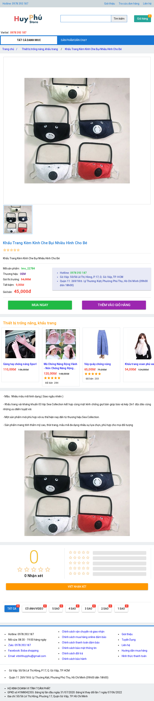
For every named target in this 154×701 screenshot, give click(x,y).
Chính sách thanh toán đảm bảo (81, 642)
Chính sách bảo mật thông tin (79, 647)
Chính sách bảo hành (74, 658)
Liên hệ (147, 3)
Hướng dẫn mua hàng (134, 650)
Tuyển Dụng (129, 639)
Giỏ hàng (142, 18)
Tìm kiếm (119, 18)
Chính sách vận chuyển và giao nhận (83, 631)
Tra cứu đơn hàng (129, 3)
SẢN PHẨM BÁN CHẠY (74, 40)
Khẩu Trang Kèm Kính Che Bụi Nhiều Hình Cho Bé (93, 49)
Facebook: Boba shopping (23, 650)
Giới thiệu (127, 634)
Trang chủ (9, 49)
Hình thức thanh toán (134, 656)
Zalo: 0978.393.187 (19, 645)
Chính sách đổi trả (72, 653)
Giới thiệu (109, 3)
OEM (23, 273)
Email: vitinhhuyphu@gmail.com (27, 656)
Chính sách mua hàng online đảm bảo (84, 637)
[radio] (20, 569)
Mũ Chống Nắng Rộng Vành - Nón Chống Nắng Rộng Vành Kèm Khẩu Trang (20, 366)
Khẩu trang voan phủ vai (99, 364)
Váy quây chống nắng (57, 364)
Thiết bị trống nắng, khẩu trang (40, 49)
